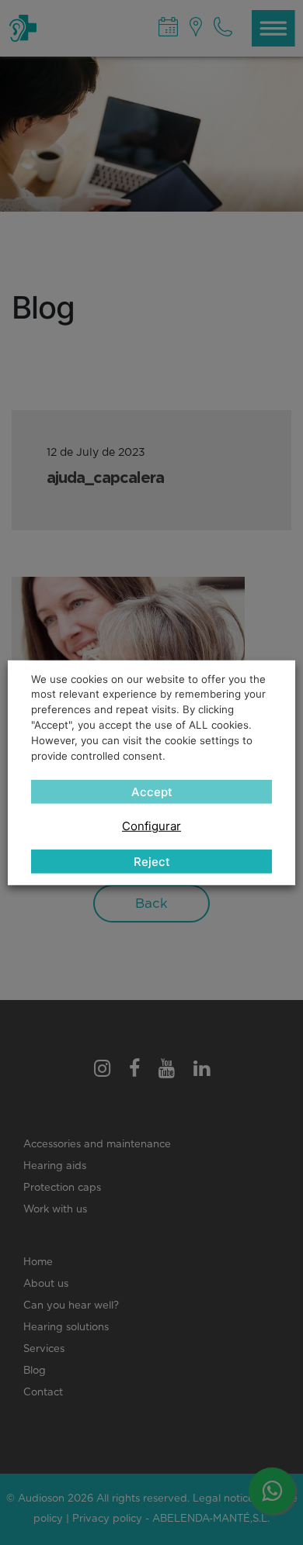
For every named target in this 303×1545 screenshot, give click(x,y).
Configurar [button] (151, 826)
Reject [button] (152, 861)
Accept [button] (151, 792)
